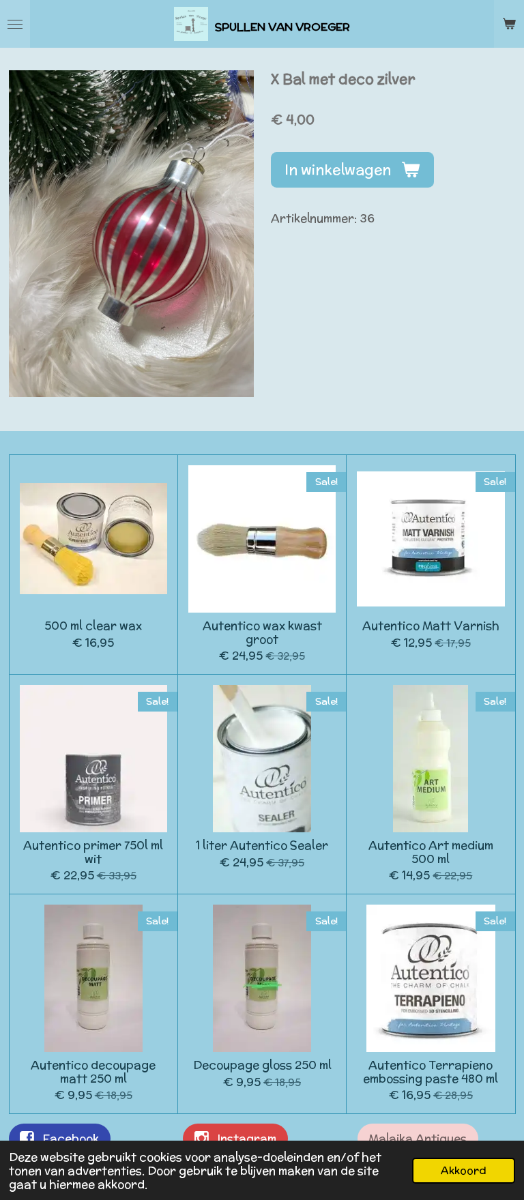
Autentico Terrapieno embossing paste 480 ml (430, 1072)
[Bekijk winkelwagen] (509, 24)
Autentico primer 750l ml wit (93, 852)
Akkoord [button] (463, 1170)
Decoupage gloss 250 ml (262, 1065)
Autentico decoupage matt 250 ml (93, 1072)
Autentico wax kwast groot (262, 632)
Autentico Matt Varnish (430, 626)
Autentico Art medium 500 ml (430, 852)
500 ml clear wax (93, 626)
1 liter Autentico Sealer (262, 846)
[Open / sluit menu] (15, 24)
